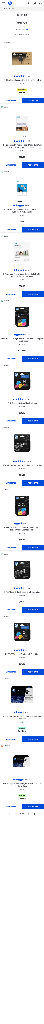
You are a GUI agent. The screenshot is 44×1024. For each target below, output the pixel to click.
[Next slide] (29, 123)
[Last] (35, 814)
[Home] (10, 3)
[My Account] (35, 3)
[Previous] (15, 814)
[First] (9, 814)
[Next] (28, 814)
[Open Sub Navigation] (3, 3)
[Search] (29, 3)
